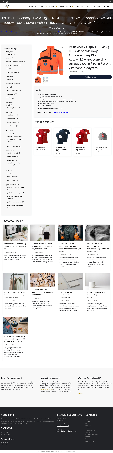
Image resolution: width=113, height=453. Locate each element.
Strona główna (31, 6)
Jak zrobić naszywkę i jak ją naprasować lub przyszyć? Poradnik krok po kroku (14, 338)
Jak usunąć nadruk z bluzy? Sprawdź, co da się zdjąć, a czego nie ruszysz (15, 294)
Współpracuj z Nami (93, 6)
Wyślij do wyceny (90, 77)
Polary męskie (89, 441)
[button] (62, 47)
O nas (87, 419)
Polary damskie (90, 439)
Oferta (43, 6)
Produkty (52, 6)
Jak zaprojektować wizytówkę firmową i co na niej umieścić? (69, 294)
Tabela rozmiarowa (61, 112)
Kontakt (106, 6)
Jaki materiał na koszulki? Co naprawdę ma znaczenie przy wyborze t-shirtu (43, 246)
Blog (86, 423)
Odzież (87, 428)
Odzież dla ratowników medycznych (48, 32)
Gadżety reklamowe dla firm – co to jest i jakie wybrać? (96, 294)
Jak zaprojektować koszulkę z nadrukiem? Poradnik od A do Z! (15, 246)
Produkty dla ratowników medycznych (23, 32)
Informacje (79, 6)
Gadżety (88, 432)
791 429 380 (60, 421)
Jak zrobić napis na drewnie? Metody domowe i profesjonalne (42, 292)
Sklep (41, 397)
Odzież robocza (90, 430)
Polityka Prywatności (91, 434)
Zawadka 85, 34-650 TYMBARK (66, 431)
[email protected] (45, 389)
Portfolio (88, 426)
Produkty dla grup (65, 6)
